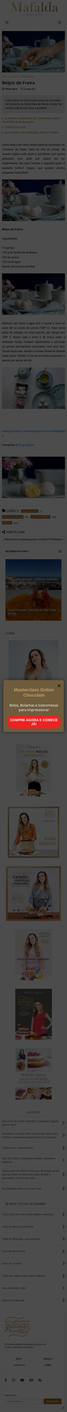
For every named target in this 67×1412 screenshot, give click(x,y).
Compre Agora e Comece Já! (34, 722)
